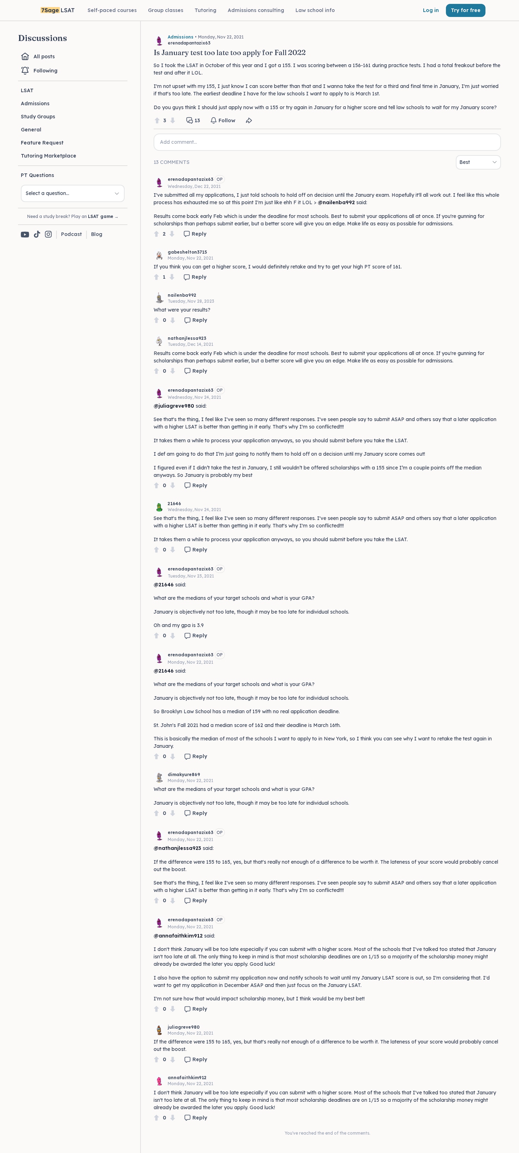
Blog (96, 234)
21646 (174, 503)
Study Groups (38, 116)
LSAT (27, 90)
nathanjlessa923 (187, 338)
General (31, 129)
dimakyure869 (184, 774)
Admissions (35, 103)
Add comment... (178, 142)
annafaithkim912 (187, 1077)
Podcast (71, 234)
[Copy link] (249, 120)
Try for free (466, 10)
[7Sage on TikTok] (37, 235)
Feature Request (42, 143)
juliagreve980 (183, 1027)
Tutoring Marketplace (48, 156)
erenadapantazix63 (190, 179)
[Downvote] (172, 120)
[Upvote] (157, 120)
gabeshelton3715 (187, 252)
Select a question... (47, 193)
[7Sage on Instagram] (48, 235)
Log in (431, 10)
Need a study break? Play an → (73, 216)
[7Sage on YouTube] (25, 234)
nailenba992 (182, 295)
